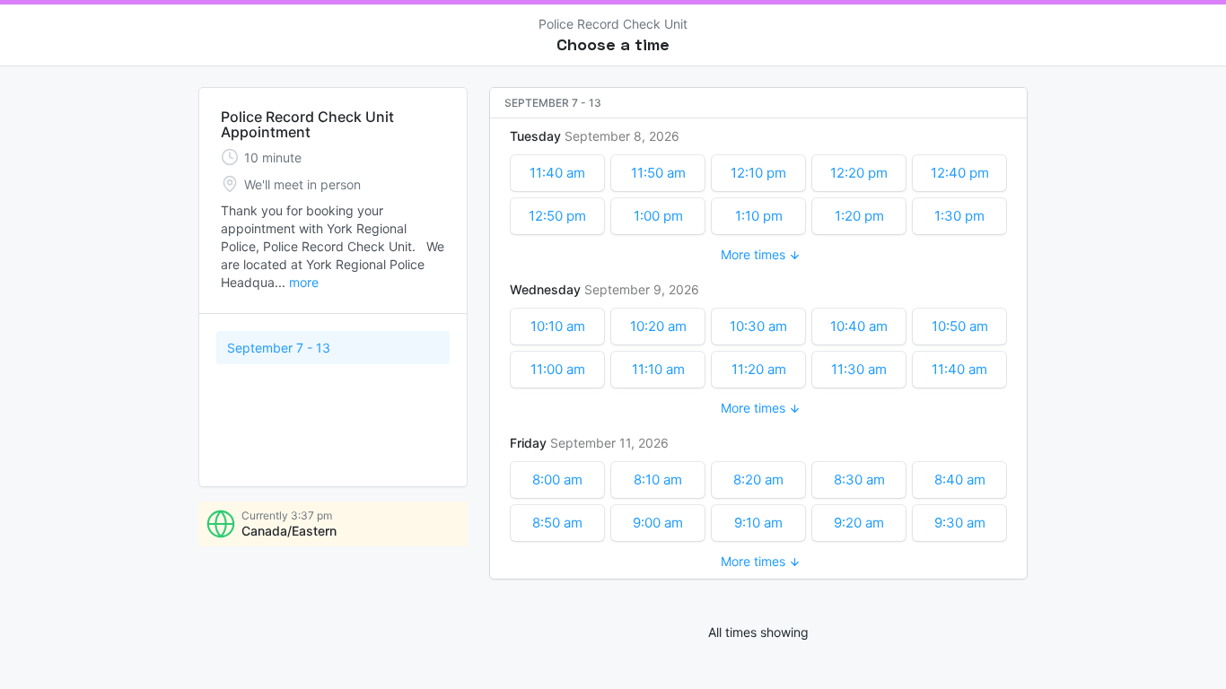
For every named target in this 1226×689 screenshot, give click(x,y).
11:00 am (557, 369)
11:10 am (658, 369)
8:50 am (557, 522)
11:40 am (557, 172)
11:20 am (758, 369)
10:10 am (557, 326)
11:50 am (658, 172)
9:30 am (959, 522)
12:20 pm (859, 172)
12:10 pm (758, 172)
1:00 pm (658, 215)
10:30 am (758, 326)
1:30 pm (959, 215)
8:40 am (959, 479)
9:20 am (859, 522)
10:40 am (859, 326)
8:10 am (658, 479)
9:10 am (758, 522)
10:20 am (658, 326)
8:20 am (758, 479)
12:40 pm (960, 172)
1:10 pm (759, 215)
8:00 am (557, 479)
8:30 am (859, 479)
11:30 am (859, 369)
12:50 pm (557, 215)
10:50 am (960, 326)
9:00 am (658, 522)
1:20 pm (859, 215)
